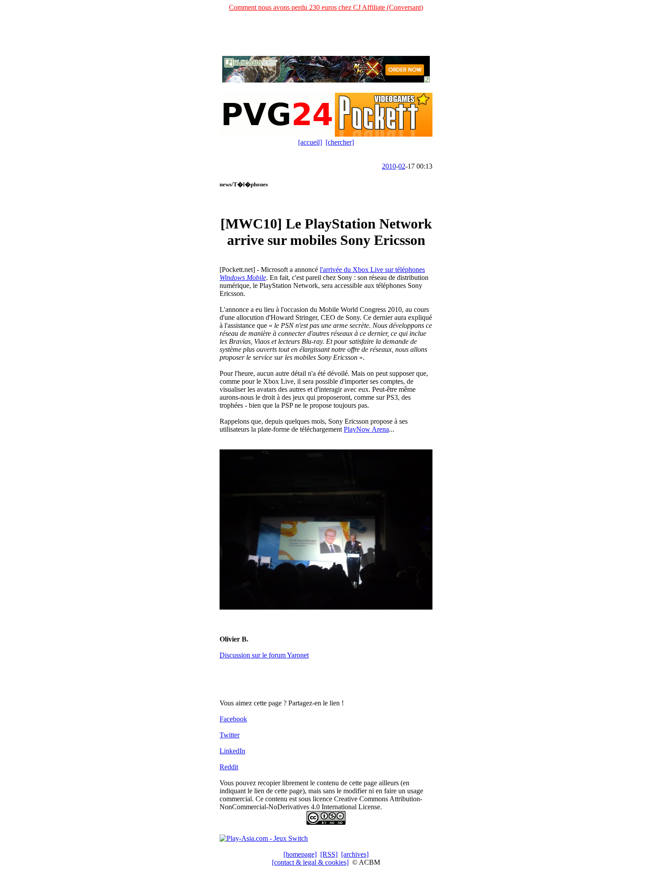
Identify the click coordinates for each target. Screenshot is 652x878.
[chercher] (340, 142)
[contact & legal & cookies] (310, 862)
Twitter (230, 735)
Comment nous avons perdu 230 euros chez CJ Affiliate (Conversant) (326, 7)
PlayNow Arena (366, 429)
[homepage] (300, 854)
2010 (389, 166)
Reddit (229, 767)
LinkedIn (232, 751)
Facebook (233, 719)
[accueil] (310, 142)
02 (401, 166)
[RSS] (329, 854)
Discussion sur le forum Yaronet (264, 655)
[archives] (355, 854)
